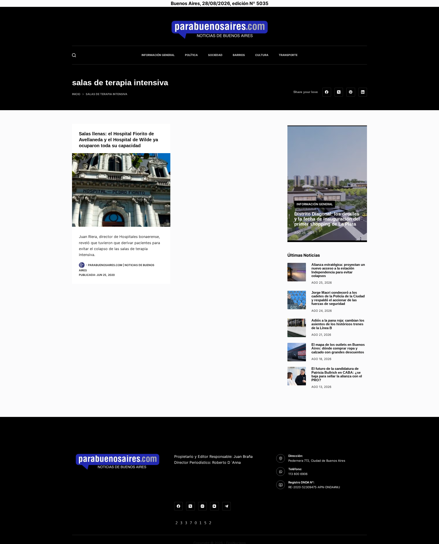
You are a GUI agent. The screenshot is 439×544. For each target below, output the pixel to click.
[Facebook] (326, 92)
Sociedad (215, 55)
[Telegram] (226, 506)
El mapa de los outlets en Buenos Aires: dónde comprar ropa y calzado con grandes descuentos (338, 348)
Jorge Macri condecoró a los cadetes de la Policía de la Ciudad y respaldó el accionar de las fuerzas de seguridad (338, 298)
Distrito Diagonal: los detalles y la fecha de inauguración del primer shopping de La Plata (327, 219)
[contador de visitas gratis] (193, 522)
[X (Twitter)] (339, 92)
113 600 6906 (298, 474)
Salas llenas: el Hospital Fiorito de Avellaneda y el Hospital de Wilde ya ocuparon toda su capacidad (118, 139)
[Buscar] (74, 55)
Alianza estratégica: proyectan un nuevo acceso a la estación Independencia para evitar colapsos (338, 270)
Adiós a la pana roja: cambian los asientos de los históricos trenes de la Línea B (337, 324)
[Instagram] (202, 506)
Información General (158, 55)
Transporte (288, 55)
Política (191, 55)
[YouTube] (214, 506)
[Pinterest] (350, 92)
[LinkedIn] (363, 92)
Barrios (239, 55)
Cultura (261, 55)
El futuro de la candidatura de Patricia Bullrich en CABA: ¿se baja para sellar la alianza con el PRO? (336, 374)
